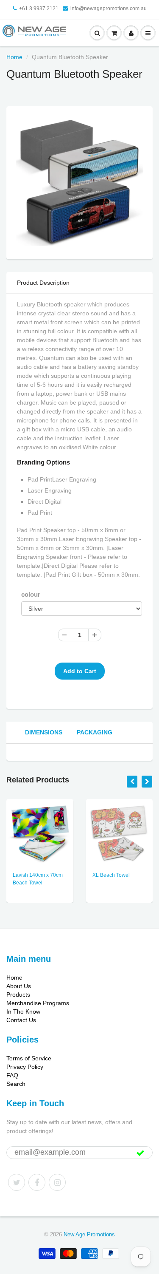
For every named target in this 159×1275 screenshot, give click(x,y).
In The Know (23, 1011)
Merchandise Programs (37, 1003)
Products (18, 994)
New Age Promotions (89, 1234)
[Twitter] (16, 1182)
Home (14, 57)
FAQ (12, 1075)
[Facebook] (36, 1182)
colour (30, 594)
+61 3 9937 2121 (39, 8)
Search (15, 1083)
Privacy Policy (24, 1066)
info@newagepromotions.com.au (108, 8)
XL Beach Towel (111, 875)
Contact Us (21, 1020)
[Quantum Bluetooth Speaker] (79, 182)
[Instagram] (57, 1182)
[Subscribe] (140, 1153)
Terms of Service (28, 1058)
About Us (18, 986)
